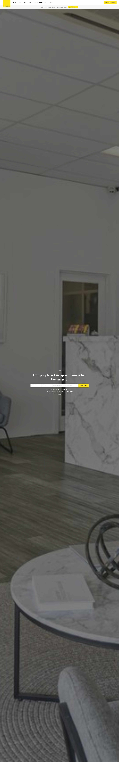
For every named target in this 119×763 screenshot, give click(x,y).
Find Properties (83, 385)
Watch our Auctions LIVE (40, 2)
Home (14, 2)
